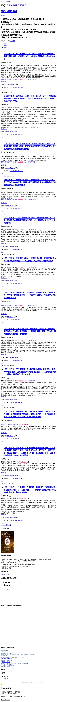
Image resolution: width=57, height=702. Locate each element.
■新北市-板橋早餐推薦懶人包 (6, 653)
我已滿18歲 (3, 699)
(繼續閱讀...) (4, 81)
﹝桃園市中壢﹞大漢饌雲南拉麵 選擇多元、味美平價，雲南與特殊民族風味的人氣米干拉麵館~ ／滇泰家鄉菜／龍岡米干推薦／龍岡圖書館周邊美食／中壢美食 (30, 331)
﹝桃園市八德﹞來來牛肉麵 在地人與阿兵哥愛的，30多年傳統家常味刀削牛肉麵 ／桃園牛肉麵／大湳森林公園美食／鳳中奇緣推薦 (29, 56)
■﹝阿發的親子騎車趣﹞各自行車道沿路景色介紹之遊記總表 (12, 657)
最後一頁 (8, 525)
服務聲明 (43, 682)
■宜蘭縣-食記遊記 (4, 655)
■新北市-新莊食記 (4, 650)
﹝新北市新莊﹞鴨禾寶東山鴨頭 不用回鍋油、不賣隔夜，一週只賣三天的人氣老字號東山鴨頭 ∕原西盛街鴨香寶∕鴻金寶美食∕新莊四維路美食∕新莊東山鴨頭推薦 (30, 182)
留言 (12, 84)
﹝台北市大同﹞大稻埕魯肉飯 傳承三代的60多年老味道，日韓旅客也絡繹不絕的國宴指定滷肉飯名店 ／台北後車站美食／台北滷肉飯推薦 (29, 220)
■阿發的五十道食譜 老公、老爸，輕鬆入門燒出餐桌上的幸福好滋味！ (15, 663)
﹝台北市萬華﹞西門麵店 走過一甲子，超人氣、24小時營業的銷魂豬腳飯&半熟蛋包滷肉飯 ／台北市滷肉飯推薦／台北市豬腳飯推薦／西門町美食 (30, 98)
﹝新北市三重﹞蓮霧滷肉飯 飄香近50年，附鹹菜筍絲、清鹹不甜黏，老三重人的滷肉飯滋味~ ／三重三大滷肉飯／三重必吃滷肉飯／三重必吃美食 (30, 295)
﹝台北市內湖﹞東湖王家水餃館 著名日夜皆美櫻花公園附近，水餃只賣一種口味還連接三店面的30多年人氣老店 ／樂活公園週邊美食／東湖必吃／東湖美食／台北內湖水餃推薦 (29, 414)
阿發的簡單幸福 (9, 11)
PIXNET (17, 682)
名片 (5, 47)
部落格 (5, 45)
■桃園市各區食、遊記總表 (29, 654)
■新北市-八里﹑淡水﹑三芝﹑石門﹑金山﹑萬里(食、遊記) (12, 654)
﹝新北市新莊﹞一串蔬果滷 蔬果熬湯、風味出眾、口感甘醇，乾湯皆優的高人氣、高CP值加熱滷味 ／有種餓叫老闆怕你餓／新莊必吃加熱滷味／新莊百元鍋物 (30, 489)
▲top (2, 89)
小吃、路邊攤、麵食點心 (16, 87)
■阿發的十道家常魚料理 (5, 666)
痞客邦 (9, 84)
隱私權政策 (36, 682)
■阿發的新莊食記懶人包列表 (6, 660)
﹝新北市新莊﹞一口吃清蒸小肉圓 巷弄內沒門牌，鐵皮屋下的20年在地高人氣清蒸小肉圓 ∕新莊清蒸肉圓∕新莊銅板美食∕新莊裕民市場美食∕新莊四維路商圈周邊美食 (30, 146)
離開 (9, 699)
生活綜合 (12, 41)
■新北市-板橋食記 (4, 652)
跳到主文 (3, 15)
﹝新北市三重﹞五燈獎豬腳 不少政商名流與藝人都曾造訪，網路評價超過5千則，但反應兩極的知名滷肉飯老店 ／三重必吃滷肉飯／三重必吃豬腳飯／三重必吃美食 (30, 371)
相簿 (5, 44)
